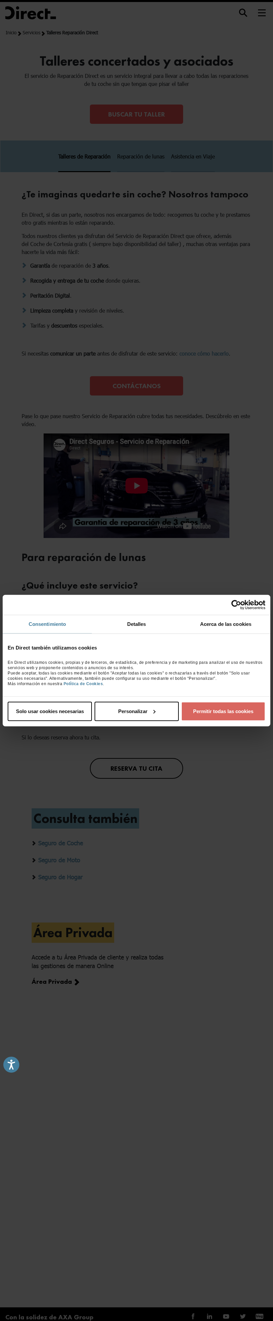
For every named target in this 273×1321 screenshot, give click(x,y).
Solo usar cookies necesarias (50, 711)
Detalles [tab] (136, 624)
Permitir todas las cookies (223, 711)
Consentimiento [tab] (47, 624)
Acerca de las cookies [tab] (225, 624)
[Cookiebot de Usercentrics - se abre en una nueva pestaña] (236, 605)
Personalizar (132, 711)
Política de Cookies (83, 683)
